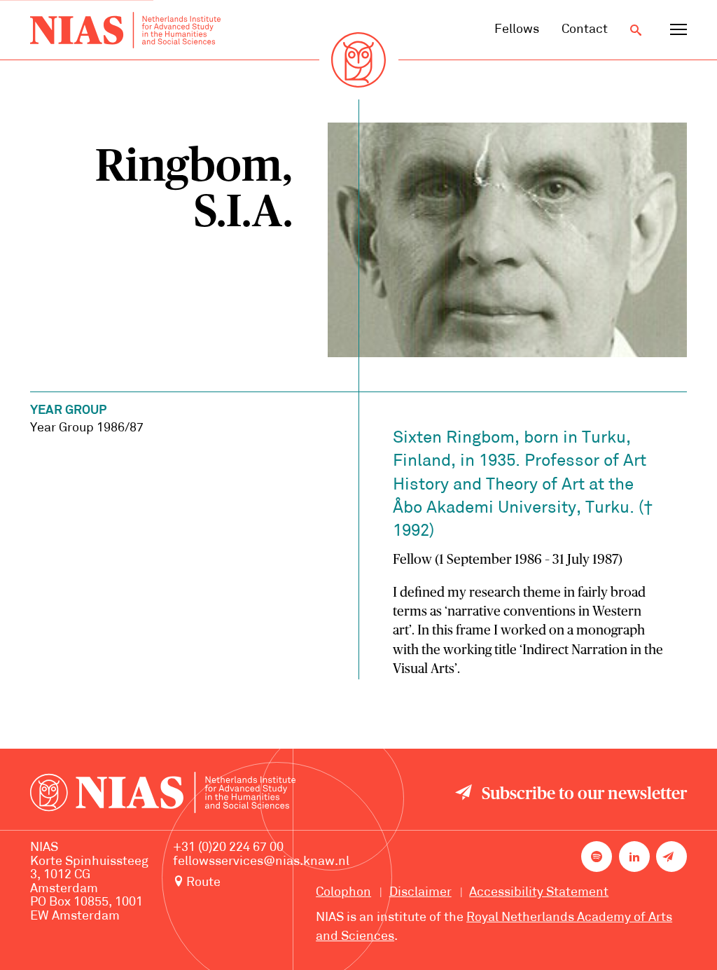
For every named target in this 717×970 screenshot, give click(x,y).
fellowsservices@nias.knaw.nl (261, 862)
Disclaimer (420, 893)
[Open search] (635, 30)
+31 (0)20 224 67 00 (228, 848)
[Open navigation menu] (678, 30)
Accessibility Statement (538, 893)
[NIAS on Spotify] (596, 856)
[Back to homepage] (125, 30)
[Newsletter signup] (671, 856)
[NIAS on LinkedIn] (634, 856)
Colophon (343, 893)
